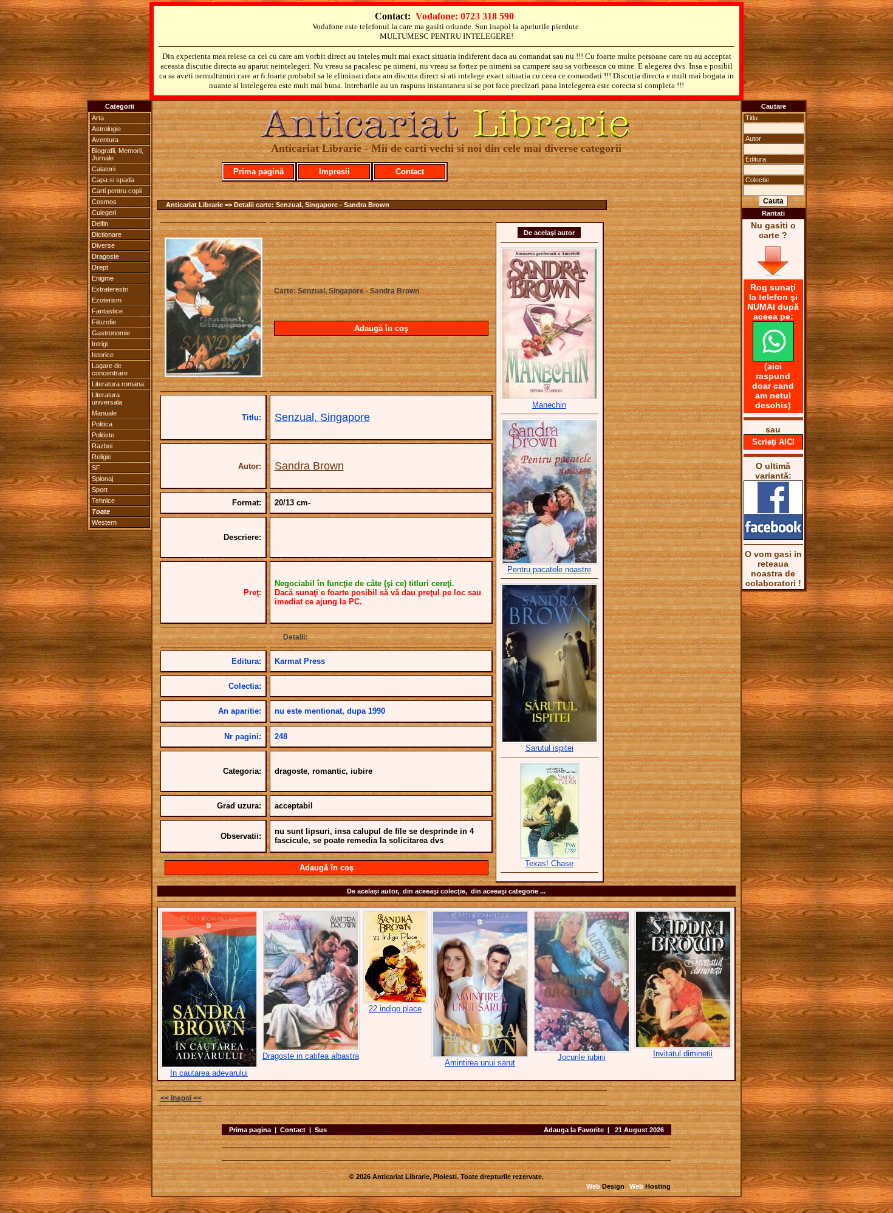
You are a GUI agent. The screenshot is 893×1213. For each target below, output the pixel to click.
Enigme (103, 278)
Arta (98, 117)
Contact (409, 171)
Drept (100, 267)
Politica (102, 424)
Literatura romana (118, 384)
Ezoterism (106, 300)
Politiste (103, 435)
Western (104, 522)
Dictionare (106, 234)
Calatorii (103, 169)
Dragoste (105, 256)
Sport (100, 489)
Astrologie (106, 128)
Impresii (334, 171)
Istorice (103, 354)
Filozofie (104, 322)
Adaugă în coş (381, 328)
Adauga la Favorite (574, 1129)
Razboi (102, 445)
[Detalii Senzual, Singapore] (213, 373)
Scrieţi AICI (773, 441)
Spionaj (102, 478)
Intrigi (100, 343)
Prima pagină (258, 171)
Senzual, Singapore (322, 417)
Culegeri (104, 212)
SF (96, 467)
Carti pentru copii (117, 190)
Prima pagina (250, 1129)
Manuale (104, 413)
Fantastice (107, 311)
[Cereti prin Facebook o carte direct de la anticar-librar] (773, 537)
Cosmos (104, 201)
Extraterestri (110, 289)
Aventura (105, 139)
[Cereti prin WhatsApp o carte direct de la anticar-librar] (773, 358)
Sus (321, 1129)
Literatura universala (107, 398)
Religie (101, 456)
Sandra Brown (309, 466)
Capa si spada (113, 179)
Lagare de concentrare (110, 369)
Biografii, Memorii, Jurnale (117, 154)
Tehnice (103, 500)
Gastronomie (111, 333)
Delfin (100, 223)
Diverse (103, 245)
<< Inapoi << (181, 1098)
